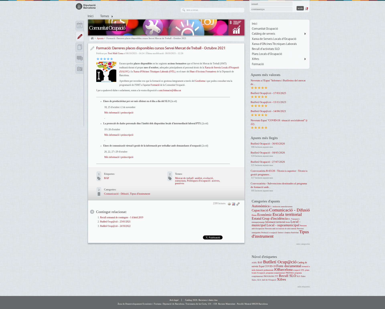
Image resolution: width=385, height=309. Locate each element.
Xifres (255, 59)
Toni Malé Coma (115, 53)
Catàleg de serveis (263, 33)
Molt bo (108, 58)
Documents (79, 47)
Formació (155, 85)
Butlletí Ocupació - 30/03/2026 (268, 143)
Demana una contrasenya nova (306, 8)
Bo (104, 58)
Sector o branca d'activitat (288, 232)
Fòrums (79, 58)
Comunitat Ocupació (107, 28)
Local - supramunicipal (282, 225)
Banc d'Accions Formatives (203, 71)
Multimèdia (79, 69)
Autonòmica (261, 206)
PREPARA (290, 273)
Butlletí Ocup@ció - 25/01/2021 (115, 221)
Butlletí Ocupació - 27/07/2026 (268, 161)
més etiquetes (304, 286)
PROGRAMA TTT (271, 276)
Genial (111, 58)
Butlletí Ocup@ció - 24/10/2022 (115, 226)
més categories (303, 244)
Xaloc (303, 276)
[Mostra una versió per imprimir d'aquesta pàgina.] (229, 203)
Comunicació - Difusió (116, 193)
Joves (288, 222)
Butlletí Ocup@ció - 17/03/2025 (268, 93)
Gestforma (200, 81)
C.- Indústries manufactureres (281, 207)
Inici (90, 16)
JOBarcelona (283, 270)
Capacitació (260, 210)
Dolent (98, 58)
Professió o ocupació (269, 233)
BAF (106, 178)
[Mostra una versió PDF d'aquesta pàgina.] (233, 203)
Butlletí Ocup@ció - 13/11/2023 (268, 102)
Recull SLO (287, 276)
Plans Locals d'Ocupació (267, 54)
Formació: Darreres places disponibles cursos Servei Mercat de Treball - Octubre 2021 (146, 38)
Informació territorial (275, 222)
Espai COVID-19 (267, 266)
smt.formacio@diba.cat (170, 90)
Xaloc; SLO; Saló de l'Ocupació (264, 280)
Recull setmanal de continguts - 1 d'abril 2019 (121, 217)
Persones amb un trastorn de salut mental (280, 229)
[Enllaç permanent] (238, 203)
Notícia (92, 48)
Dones (254, 215)
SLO (298, 276)
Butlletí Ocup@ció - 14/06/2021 (268, 111)
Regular (101, 58)
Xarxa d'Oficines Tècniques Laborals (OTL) (154, 71)
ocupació (296, 270)
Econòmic (264, 215)
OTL (303, 270)
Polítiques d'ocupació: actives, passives (197, 182)
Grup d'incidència (275, 218)
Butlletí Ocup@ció (280, 261)
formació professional (264, 270)
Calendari (79, 26)
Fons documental (288, 266)
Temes (104, 16)
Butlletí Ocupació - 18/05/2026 (268, 152)
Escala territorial (287, 214)
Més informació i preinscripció (118, 112)
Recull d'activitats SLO (266, 49)
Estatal (256, 218)
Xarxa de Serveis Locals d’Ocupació (274, 39)
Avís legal (173, 300)
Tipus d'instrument (140, 193)
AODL (254, 263)
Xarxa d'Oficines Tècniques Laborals (274, 44)
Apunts (100, 38)
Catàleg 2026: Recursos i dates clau (201, 300)
